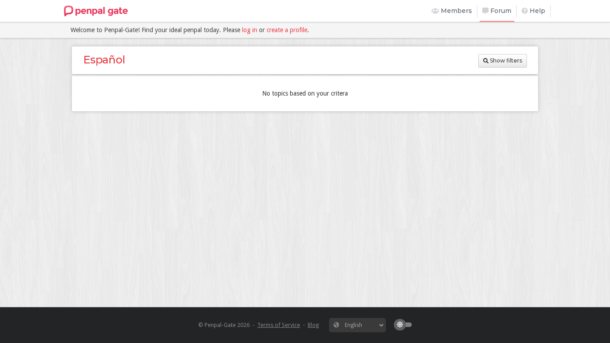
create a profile (287, 29)
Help (536, 11)
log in (249, 29)
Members (455, 11)
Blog (313, 325)
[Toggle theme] (405, 324)
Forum (500, 11)
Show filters (505, 60)
